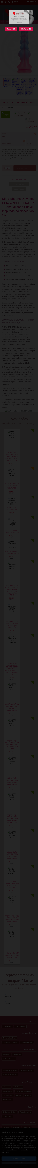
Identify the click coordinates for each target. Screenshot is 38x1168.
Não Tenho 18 (26, 29)
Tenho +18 (11, 29)
